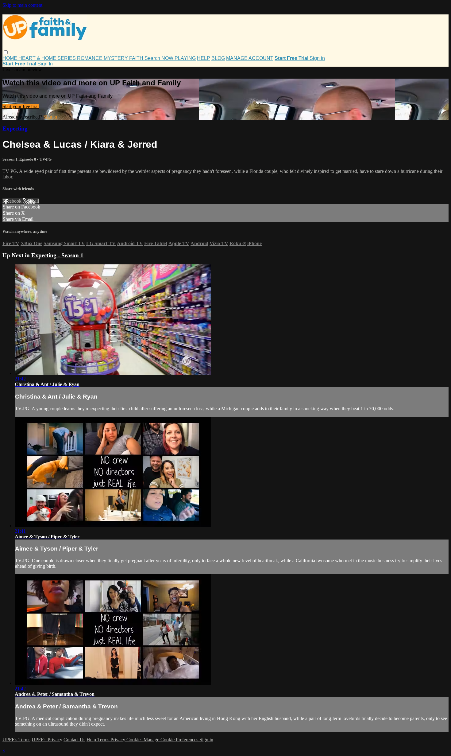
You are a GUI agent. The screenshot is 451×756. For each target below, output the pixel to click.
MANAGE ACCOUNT (249, 58)
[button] (6, 52)
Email (33, 201)
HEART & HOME (37, 58)
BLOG (218, 58)
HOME (10, 58)
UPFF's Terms (16, 739)
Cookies (135, 739)
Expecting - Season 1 (57, 255)
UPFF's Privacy (47, 739)
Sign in (317, 58)
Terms (103, 739)
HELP (203, 58)
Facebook (12, 201)
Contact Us (74, 739)
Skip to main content (22, 5)
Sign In (45, 63)
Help (92, 739)
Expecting (15, 128)
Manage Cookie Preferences (171, 739)
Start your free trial (20, 106)
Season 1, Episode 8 (19, 159)
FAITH (137, 58)
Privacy (118, 739)
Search (153, 58)
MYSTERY (116, 58)
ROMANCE (90, 58)
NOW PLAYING (178, 58)
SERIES (67, 58)
